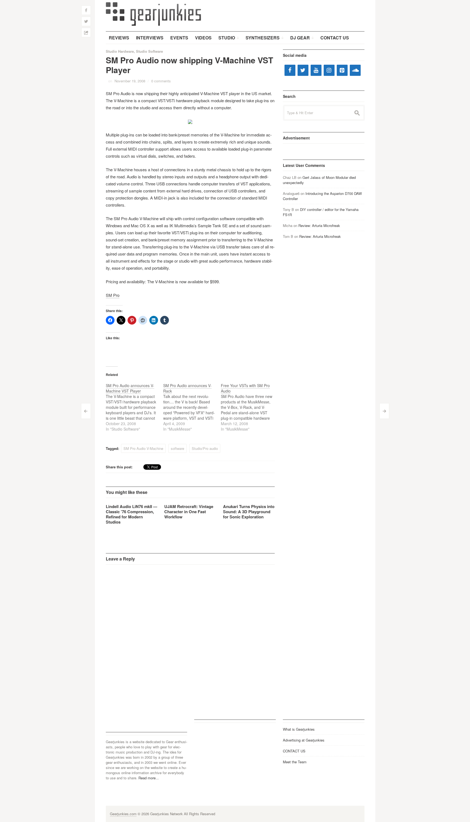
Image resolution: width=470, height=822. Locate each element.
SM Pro (112, 295)
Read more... (148, 777)
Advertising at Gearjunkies (303, 740)
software (177, 448)
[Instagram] (329, 70)
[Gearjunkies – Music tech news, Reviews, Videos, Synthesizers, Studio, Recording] (153, 13)
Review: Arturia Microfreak (319, 225)
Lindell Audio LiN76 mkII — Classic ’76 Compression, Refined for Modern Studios (131, 514)
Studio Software (149, 51)
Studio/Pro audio (205, 448)
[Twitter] (303, 70)
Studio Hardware (120, 51)
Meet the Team (295, 761)
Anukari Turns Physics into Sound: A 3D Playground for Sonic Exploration (248, 511)
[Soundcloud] (355, 70)
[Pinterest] (342, 70)
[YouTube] (316, 70)
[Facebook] (290, 70)
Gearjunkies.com (123, 813)
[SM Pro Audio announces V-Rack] (192, 407)
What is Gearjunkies (299, 729)
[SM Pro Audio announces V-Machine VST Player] (134, 407)
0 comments (161, 80)
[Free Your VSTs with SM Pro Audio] (250, 407)
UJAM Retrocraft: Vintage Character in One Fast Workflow (188, 511)
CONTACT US (294, 750)
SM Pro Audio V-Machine (143, 448)
